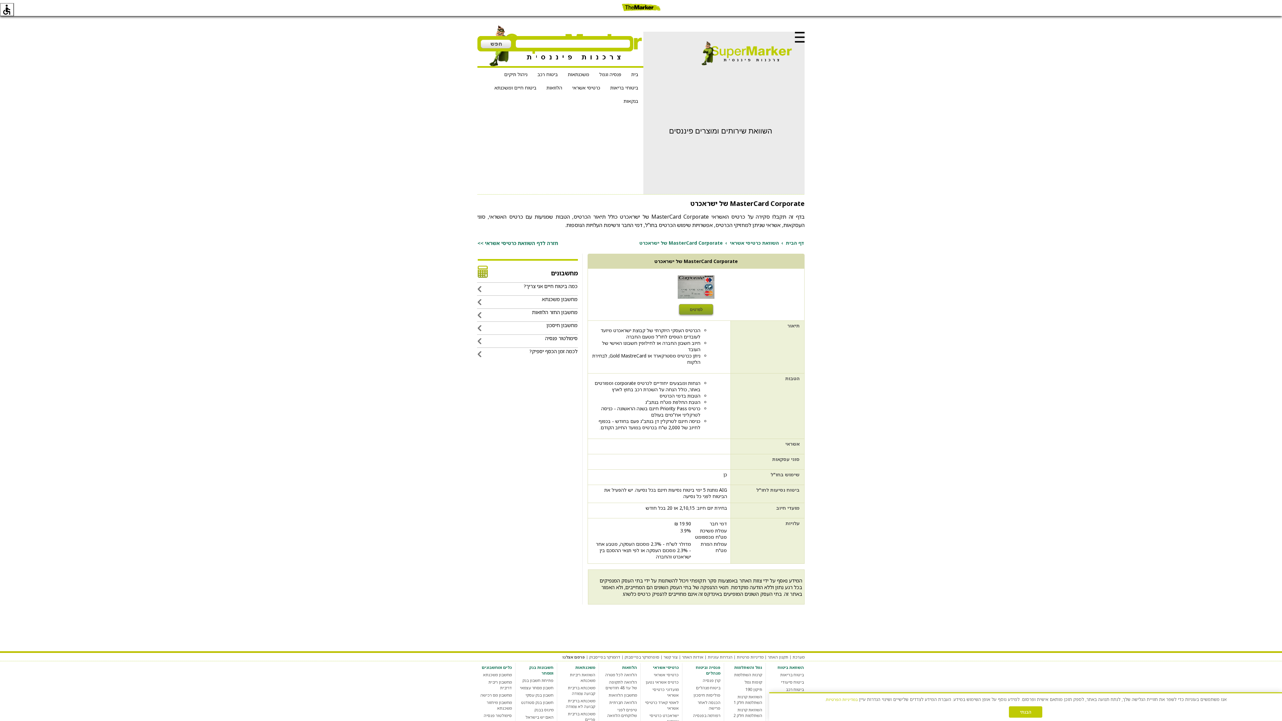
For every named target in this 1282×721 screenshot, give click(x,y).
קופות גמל (753, 682)
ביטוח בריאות (792, 675)
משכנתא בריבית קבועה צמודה (581, 690)
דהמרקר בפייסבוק (604, 657)
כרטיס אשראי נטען (662, 682)
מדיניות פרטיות (750, 657)
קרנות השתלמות (748, 675)
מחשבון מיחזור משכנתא (499, 705)
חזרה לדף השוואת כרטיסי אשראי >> (517, 243)
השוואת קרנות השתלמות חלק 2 (747, 712)
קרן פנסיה (711, 680)
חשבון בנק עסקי (539, 695)
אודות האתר (692, 657)
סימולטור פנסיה (498, 715)
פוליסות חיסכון (706, 695)
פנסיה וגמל (610, 74)
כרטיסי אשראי (586, 87)
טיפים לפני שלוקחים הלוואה (622, 712)
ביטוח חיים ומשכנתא (515, 87)
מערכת (799, 657)
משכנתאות (578, 74)
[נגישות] (7, 9)
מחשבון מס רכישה (496, 695)
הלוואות (554, 87)
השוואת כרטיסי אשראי (754, 243)
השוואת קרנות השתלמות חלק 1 (747, 699)
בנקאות (631, 101)
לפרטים (696, 309)
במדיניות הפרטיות (842, 699)
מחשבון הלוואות (623, 695)
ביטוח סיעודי (792, 682)
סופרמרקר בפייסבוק (642, 657)
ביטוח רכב (548, 74)
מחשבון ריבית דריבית (500, 685)
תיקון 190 (753, 689)
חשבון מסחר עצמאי (537, 688)
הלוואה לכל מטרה (621, 675)
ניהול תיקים (515, 74)
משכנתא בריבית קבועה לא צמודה (580, 703)
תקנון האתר (778, 657)
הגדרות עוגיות (720, 657)
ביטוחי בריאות (624, 87)
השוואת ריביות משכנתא (582, 677)
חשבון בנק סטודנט (537, 702)
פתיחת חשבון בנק (538, 680)
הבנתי (1025, 712)
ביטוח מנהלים (708, 688)
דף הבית (795, 243)
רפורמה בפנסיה (706, 715)
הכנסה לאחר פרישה (709, 705)
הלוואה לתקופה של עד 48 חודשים (621, 685)
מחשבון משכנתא (497, 675)
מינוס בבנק (544, 710)
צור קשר (671, 657)
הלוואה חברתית (623, 702)
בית (634, 74)
